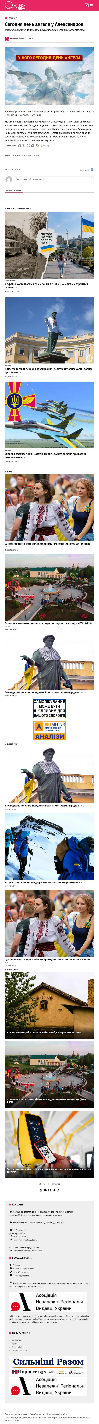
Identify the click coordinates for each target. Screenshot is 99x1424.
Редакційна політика (37, 1414)
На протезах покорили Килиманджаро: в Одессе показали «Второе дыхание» (42, 882)
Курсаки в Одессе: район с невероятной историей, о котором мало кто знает (44, 1032)
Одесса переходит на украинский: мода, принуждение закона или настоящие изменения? (48, 544)
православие (26, 155)
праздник (35, 155)
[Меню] (92, 5)
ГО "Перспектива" (19, 1350)
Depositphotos (18, 1347)
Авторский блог (10, 281)
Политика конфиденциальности (16, 1414)
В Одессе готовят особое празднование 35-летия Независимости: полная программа (49, 370)
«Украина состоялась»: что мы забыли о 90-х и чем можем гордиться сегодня (46, 285)
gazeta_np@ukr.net (21, 1276)
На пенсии (16, 1340)
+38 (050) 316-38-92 (20, 1272)
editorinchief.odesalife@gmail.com (27, 1250)
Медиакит (17, 1265)
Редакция (14, 38)
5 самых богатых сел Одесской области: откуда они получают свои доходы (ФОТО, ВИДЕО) (48, 623)
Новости (12, 18)
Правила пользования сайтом (57, 1414)
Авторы (56, 1184)
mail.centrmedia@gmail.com (25, 1240)
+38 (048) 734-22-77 (20, 1236)
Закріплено (87, 5)
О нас (42, 1184)
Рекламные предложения (24, 1268)
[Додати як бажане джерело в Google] (45, 145)
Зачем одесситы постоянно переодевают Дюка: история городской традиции (42, 692)
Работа (15, 1344)
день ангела (17, 155)
